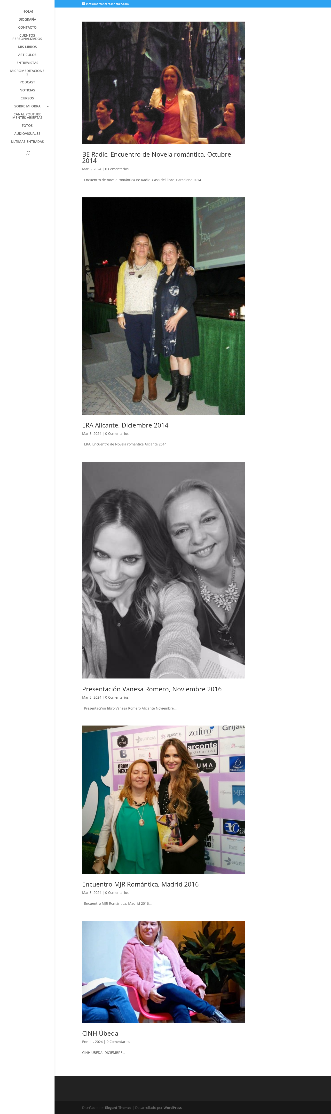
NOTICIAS (27, 90)
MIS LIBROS (27, 47)
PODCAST (27, 82)
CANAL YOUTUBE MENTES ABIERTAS (27, 116)
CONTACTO (27, 28)
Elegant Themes (118, 1107)
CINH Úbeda (100, 1033)
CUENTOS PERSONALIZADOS (27, 37)
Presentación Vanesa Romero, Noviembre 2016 (152, 689)
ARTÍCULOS (27, 55)
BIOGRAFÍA (27, 20)
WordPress (173, 1107)
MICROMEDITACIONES (27, 72)
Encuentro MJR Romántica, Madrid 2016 (140, 884)
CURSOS (27, 98)
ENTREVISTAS (27, 63)
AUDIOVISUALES (27, 134)
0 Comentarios (117, 169)
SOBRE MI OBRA (27, 106)
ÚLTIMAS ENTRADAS (27, 142)
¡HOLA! (27, 12)
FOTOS (27, 126)
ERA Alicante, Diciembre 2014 (125, 425)
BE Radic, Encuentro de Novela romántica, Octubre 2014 (156, 157)
